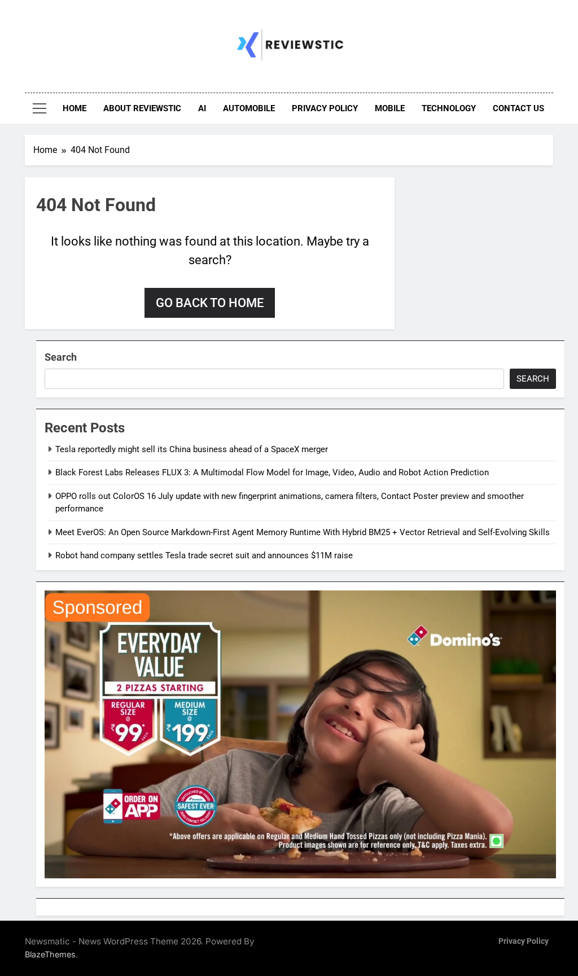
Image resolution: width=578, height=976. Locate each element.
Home (74, 108)
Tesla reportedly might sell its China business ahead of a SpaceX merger (191, 449)
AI (202, 108)
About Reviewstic (142, 108)
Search (61, 357)
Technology (449, 108)
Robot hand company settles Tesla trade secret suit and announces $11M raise (204, 555)
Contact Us (518, 108)
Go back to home (210, 303)
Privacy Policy (325, 108)
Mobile (390, 108)
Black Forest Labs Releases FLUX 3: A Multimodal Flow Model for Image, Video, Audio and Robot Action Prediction (272, 472)
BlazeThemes (50, 954)
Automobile (249, 108)
